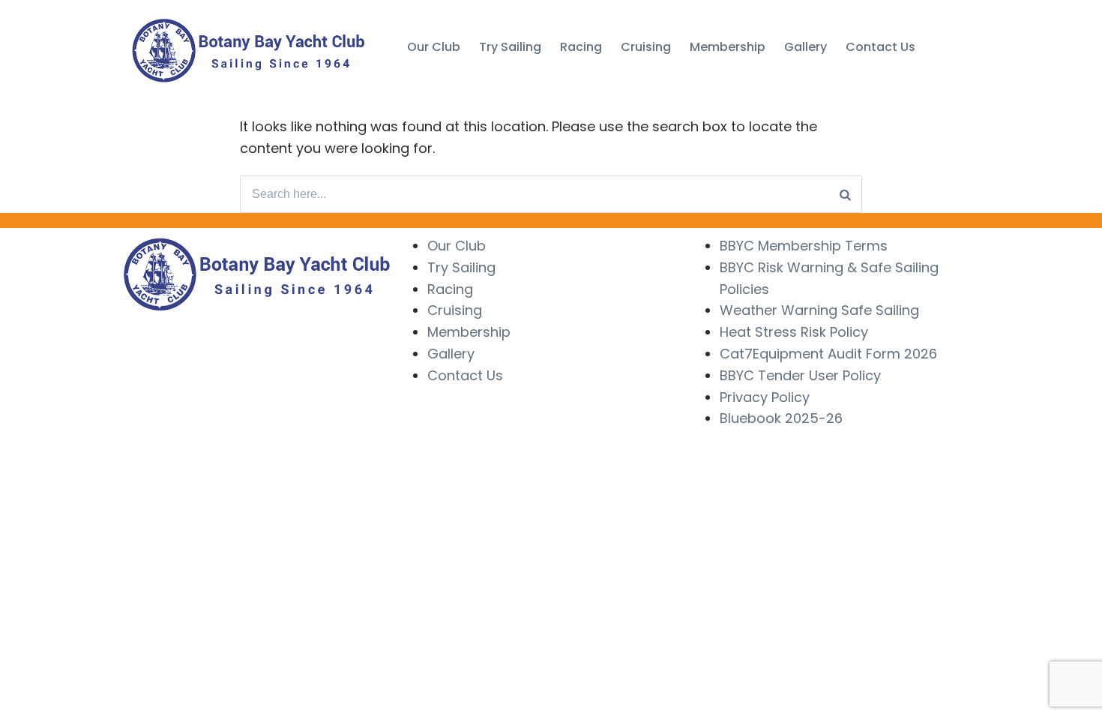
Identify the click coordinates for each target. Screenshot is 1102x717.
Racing (450, 289)
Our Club (456, 245)
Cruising (454, 310)
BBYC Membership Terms (804, 245)
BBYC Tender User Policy (800, 375)
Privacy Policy (765, 397)
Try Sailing (461, 267)
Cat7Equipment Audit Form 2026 (828, 353)
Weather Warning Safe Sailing (819, 310)
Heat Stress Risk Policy (794, 331)
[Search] (845, 194)
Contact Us (465, 375)
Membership (469, 331)
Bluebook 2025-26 (781, 418)
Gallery (451, 353)
